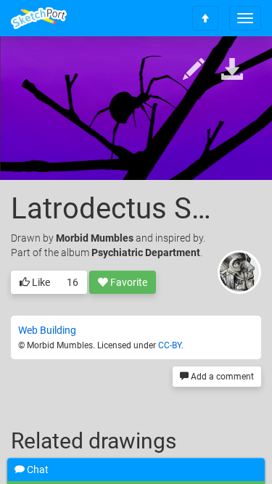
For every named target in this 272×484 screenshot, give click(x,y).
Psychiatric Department (145, 252)
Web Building (47, 330)
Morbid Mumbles (94, 238)
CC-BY (169, 345)
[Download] (232, 70)
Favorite (127, 282)
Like (40, 282)
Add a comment (221, 377)
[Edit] (193, 70)
